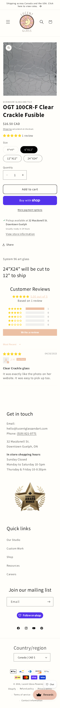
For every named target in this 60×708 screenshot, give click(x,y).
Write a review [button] (30, 332)
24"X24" (33, 158)
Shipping (7, 129)
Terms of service (22, 694)
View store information (20, 234)
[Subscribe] (48, 601)
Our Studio (13, 540)
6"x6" (12, 150)
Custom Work (15, 548)
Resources (13, 565)
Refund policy (27, 688)
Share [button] (10, 244)
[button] (8, 22)
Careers (11, 574)
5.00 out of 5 (39, 296)
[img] (12, 354)
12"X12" (12, 158)
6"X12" (28, 149)
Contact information (32, 700)
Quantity (8, 167)
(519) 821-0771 (26, 433)
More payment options (30, 209)
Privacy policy (45, 688)
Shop (10, 557)
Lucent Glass (28, 684)
